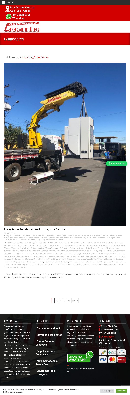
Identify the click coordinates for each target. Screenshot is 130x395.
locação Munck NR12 (24, 256)
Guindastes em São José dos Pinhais (80, 245)
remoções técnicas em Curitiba (79, 262)
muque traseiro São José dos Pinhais (56, 262)
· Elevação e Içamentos (49, 334)
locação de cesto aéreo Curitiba (30, 251)
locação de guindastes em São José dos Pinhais (74, 253)
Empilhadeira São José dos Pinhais (97, 243)
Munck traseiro (72, 259)
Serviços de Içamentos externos (83, 264)
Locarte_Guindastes (35, 57)
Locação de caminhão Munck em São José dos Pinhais (93, 248)
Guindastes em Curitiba (59, 245)
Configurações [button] (107, 390)
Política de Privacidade (12, 392)
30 (69, 300)
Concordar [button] (121, 390)
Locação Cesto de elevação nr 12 (36, 248)
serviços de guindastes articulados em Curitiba (56, 264)
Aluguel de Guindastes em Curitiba (18, 236)
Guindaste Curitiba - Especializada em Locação (70, 236)
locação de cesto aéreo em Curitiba (53, 251)
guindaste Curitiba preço (12, 245)
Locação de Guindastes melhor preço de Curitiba (35, 229)
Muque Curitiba (102, 259)
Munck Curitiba (120, 256)
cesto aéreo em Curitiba (14, 243)
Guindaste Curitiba (115, 243)
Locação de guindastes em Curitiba (46, 253)
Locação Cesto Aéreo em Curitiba (104, 245)
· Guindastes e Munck (48, 328)
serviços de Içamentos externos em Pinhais (109, 264)
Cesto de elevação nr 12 (31, 243)
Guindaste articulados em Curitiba (42, 236)
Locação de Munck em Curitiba (114, 253)
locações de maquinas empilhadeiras (59, 256)
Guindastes (47, 245)
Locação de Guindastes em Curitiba (52, 238)
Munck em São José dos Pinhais (28, 259)
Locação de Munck (97, 253)
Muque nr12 (113, 259)
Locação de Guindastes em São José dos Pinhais (80, 238)
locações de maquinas (39, 256)
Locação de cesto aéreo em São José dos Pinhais (81, 251)
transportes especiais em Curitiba (15, 267)
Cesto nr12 (44, 243)
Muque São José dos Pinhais (23, 262)
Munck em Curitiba (10, 259)
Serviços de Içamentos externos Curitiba (49, 240)
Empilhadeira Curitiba (77, 243)
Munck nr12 (43, 259)
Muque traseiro (38, 262)
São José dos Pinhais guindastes (101, 262)
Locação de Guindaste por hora (28, 238)
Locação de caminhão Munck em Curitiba (100, 236)
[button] (116, 163)
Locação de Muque (10, 256)
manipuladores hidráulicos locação (102, 256)
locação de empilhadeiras (25, 253)
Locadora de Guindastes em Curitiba (22, 240)
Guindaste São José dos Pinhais (31, 245)
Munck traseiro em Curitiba (87, 259)
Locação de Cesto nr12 (105, 251)
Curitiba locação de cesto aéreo (58, 243)
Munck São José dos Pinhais (57, 259)
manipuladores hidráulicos (82, 256)
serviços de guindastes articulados (28, 264)
